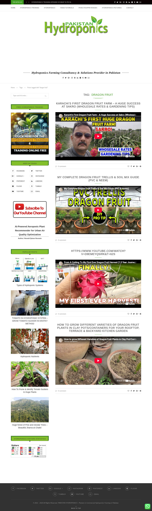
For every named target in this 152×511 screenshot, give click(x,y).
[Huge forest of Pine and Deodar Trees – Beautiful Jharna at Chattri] (30, 398)
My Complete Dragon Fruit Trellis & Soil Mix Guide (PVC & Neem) (98, 179)
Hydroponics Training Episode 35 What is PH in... (52, 2)
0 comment (62, 166)
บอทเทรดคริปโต (16, 459)
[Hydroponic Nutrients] (30, 330)
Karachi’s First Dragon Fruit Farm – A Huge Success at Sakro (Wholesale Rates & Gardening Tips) (98, 105)
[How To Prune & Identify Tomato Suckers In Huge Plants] (30, 362)
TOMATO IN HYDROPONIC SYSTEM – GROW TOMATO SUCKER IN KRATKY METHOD (30, 321)
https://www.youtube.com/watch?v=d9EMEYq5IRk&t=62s (98, 252)
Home (13, 8)
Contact (130, 8)
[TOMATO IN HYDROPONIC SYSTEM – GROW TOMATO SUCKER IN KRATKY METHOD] (30, 291)
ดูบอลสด (14, 465)
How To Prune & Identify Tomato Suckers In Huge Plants (30, 390)
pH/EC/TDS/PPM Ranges (88, 8)
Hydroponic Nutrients (29, 356)
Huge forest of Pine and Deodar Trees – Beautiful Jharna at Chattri (30, 426)
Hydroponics (49, 8)
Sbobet (13, 471)
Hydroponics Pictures (112, 8)
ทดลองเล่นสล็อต (16, 468)
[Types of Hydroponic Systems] (30, 258)
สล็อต (13, 462)
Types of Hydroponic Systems (30, 285)
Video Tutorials (67, 8)
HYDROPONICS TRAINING (29, 8)
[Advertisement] (76, 53)
